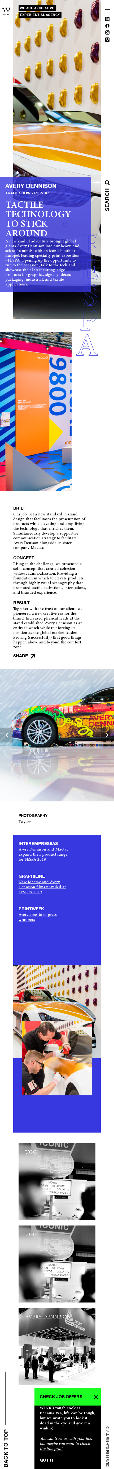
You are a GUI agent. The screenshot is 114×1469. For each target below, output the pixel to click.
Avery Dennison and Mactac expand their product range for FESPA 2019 (43, 854)
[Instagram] (107, 33)
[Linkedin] (107, 19)
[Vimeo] (107, 40)
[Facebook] (107, 26)
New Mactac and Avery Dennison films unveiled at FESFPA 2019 (42, 887)
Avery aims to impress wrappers (38, 917)
